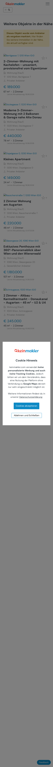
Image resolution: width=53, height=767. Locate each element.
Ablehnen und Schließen (26, 415)
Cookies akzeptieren (26, 405)
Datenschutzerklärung (30, 397)
